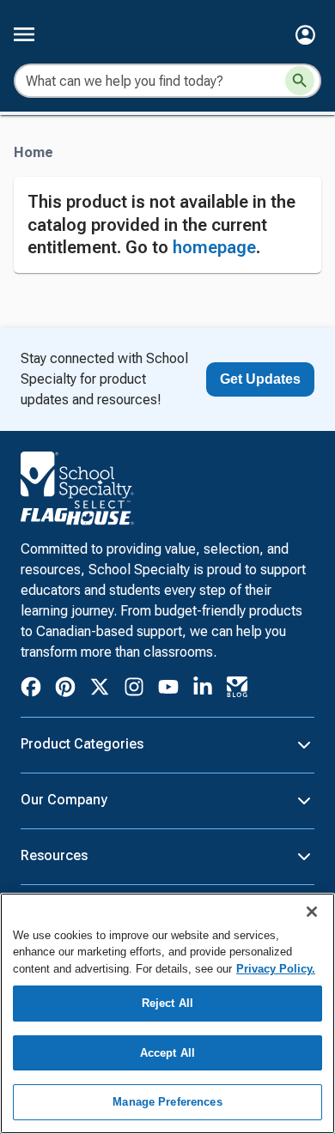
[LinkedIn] (202, 689)
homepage (214, 247)
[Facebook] (31, 689)
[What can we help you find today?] (299, 80)
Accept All (167, 1052)
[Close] (312, 912)
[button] (305, 34)
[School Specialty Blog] (237, 689)
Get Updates (260, 379)
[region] (167, 1013)
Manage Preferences (167, 1101)
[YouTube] (168, 689)
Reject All (167, 1003)
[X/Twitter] (99, 689)
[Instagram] (134, 689)
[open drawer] (24, 34)
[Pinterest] (65, 689)
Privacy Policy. (275, 968)
